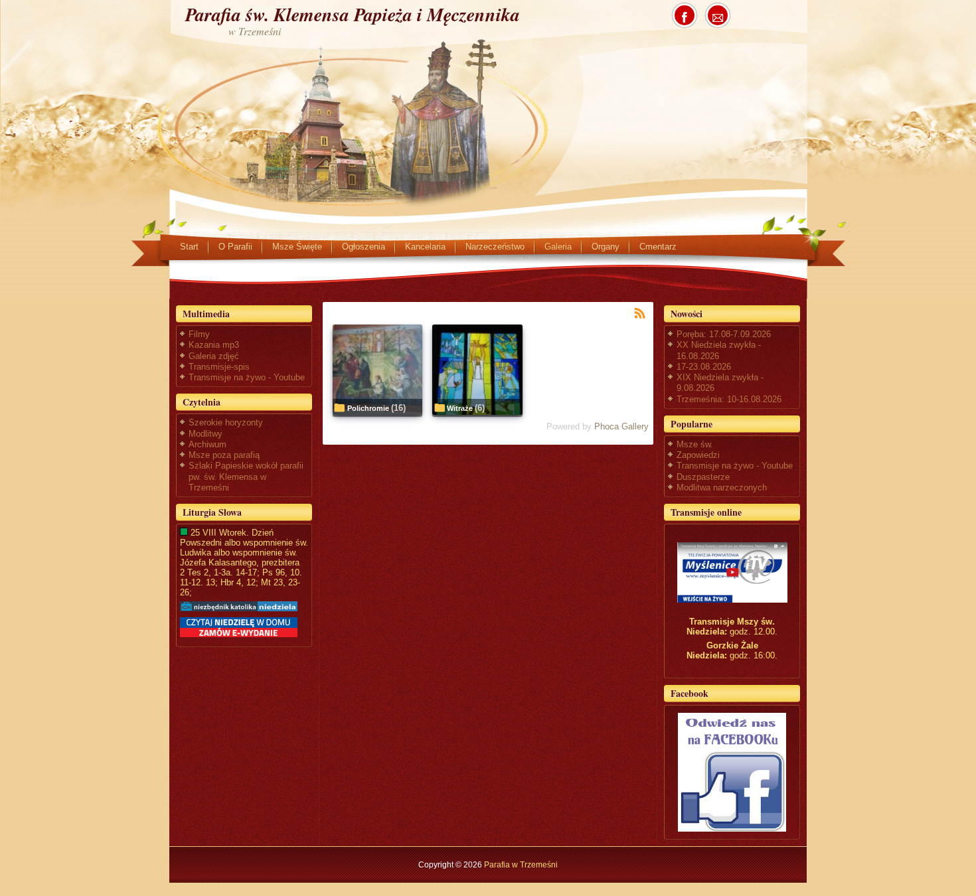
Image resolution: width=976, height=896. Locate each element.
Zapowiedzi (698, 455)
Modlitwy (205, 434)
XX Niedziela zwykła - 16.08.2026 (719, 350)
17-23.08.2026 (704, 367)
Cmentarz (658, 247)
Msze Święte (297, 247)
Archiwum (207, 444)
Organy (605, 247)
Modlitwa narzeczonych (722, 487)
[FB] (732, 772)
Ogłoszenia (363, 247)
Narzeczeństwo (495, 247)
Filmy (199, 334)
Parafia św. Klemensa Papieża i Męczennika (352, 14)
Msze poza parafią (224, 455)
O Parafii (235, 247)
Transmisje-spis (219, 367)
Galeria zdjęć (214, 356)
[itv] (732, 572)
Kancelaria (425, 247)
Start (189, 247)
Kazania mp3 (214, 345)
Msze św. (695, 444)
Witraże (460, 408)
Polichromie (368, 408)
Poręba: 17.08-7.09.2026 (724, 334)
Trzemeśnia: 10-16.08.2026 (729, 399)
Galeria (558, 247)
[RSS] (640, 312)
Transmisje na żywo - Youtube (247, 377)
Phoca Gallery (621, 426)
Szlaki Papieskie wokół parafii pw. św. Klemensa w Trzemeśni (246, 476)
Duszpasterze (703, 477)
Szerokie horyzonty (226, 422)
